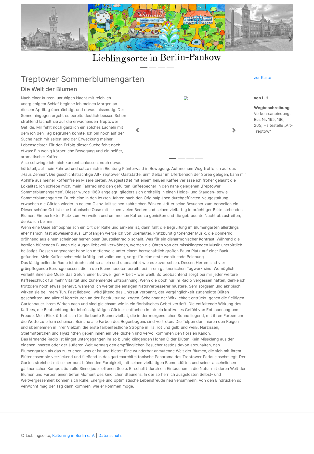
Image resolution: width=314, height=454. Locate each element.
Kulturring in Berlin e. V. (73, 435)
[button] (23, 39)
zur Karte (262, 77)
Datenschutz (110, 435)
